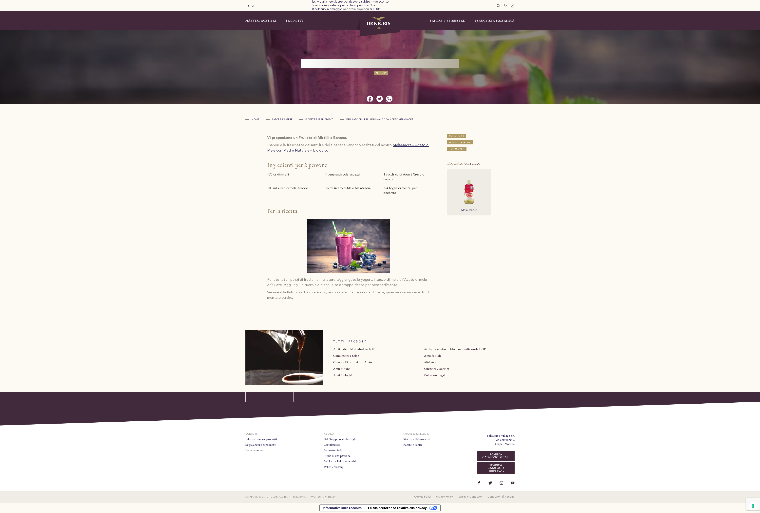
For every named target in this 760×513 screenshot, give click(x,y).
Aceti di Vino (342, 369)
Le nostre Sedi (333, 450)
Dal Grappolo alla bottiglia (340, 439)
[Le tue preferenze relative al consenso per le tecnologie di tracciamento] (753, 506)
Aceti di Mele (432, 356)
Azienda (329, 434)
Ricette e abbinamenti (319, 120)
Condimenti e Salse (346, 356)
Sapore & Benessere (447, 20)
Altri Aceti (431, 362)
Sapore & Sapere (282, 120)
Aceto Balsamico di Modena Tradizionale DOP (455, 349)
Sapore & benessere (416, 434)
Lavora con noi (254, 450)
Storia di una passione (337, 456)
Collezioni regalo (435, 375)
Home (255, 120)
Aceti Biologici (342, 375)
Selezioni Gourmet (436, 369)
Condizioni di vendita (501, 496)
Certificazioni (332, 445)
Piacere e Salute (412, 445)
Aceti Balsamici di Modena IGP (353, 349)
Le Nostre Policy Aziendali (340, 461)
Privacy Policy (444, 496)
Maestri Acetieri (260, 20)
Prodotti (294, 20)
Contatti (251, 434)
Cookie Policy (422, 496)
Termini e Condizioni (470, 496)
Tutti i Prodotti (350, 341)
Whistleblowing (333, 467)
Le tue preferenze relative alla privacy (397, 508)
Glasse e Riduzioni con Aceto (352, 362)
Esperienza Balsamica (495, 20)
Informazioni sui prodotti (261, 439)
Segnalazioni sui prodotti (260, 445)
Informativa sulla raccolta (342, 508)
